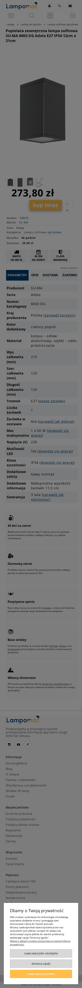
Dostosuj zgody (41, 963)
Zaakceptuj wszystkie (41, 973)
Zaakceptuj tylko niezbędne (41, 953)
